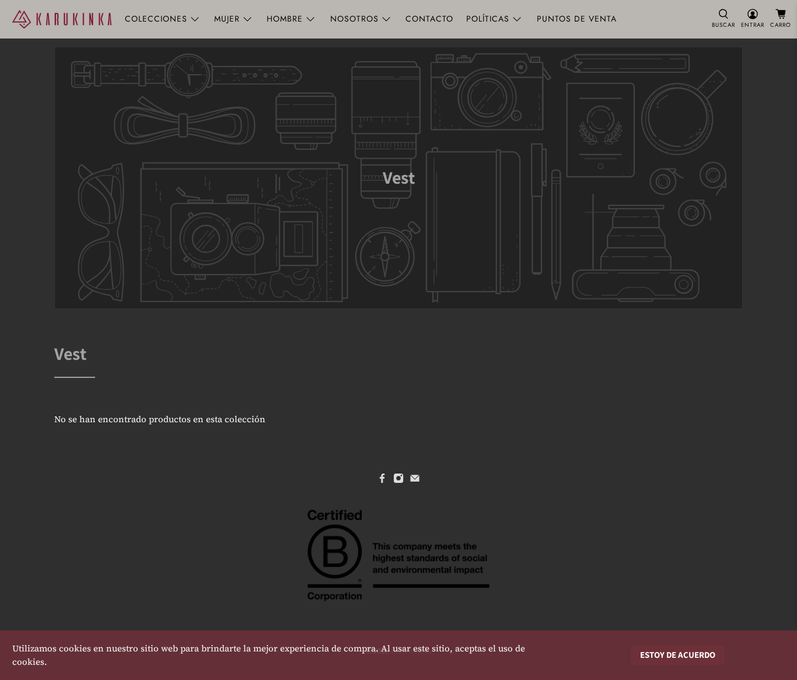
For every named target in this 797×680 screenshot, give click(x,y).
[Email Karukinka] (415, 480)
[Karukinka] (61, 19)
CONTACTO (429, 18)
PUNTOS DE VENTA (577, 18)
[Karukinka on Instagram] (398, 480)
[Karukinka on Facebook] (382, 480)
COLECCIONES (156, 18)
